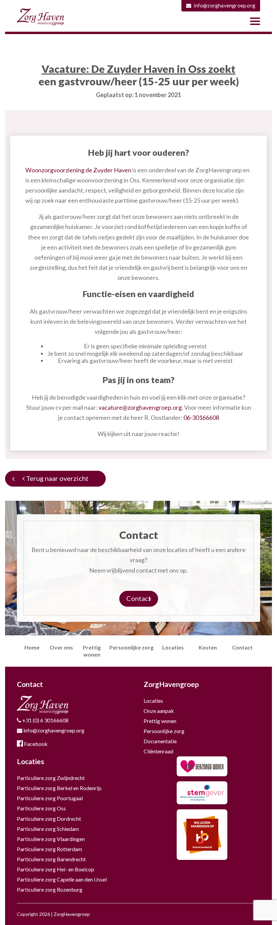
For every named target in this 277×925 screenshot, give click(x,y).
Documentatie (160, 741)
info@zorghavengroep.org (224, 5)
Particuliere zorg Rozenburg (49, 889)
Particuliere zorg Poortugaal (50, 798)
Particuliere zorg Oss (41, 808)
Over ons (61, 647)
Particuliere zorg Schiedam (48, 829)
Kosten (208, 647)
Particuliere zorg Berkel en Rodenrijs (59, 788)
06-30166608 (201, 417)
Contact (138, 598)
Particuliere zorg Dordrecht (49, 818)
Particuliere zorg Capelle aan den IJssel (62, 879)
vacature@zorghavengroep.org (140, 407)
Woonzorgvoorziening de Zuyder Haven (78, 170)
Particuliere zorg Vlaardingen (51, 839)
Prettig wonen (160, 721)
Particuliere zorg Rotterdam (49, 849)
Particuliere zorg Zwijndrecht (51, 778)
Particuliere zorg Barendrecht (51, 859)
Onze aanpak (159, 710)
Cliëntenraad (158, 751)
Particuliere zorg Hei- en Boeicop (55, 869)
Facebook (35, 744)
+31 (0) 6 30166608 (45, 720)
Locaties (173, 647)
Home (32, 647)
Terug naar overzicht (57, 478)
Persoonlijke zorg (131, 647)
